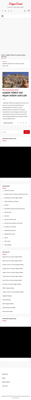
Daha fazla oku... (8, 123)
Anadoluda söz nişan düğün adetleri (13, 198)
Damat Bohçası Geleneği (8, 307)
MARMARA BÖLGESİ (9, 234)
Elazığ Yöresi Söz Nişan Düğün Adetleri (12, 257)
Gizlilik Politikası (6, 382)
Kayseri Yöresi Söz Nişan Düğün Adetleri (12, 272)
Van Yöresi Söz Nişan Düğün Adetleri (11, 284)
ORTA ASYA (7, 241)
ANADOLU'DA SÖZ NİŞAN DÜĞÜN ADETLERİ (16, 194)
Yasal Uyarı (5, 386)
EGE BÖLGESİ (7, 212)
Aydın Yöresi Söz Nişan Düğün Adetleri (12, 260)
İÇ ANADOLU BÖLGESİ (10, 227)
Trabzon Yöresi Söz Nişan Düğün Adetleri (13, 292)
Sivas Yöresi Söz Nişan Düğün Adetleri (12, 280)
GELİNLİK (6, 216)
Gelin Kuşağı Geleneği (7, 303)
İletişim (4, 378)
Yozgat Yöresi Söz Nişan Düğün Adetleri (12, 268)
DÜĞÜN (6, 205)
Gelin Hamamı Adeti (7, 311)
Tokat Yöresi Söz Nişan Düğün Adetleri (12, 276)
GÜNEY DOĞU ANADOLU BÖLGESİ (10, 90)
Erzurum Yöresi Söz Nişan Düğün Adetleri (13, 264)
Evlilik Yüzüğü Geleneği (8, 288)
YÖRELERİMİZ (8, 245)
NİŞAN (6, 237)
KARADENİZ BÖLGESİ (10, 230)
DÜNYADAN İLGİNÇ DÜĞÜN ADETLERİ (14, 208)
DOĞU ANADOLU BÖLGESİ (11, 201)
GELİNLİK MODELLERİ (10, 219)
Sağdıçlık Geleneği (7, 296)
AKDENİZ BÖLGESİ (9, 190)
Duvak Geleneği (6, 299)
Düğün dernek (15, 4)
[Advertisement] (15, 36)
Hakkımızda (5, 374)
